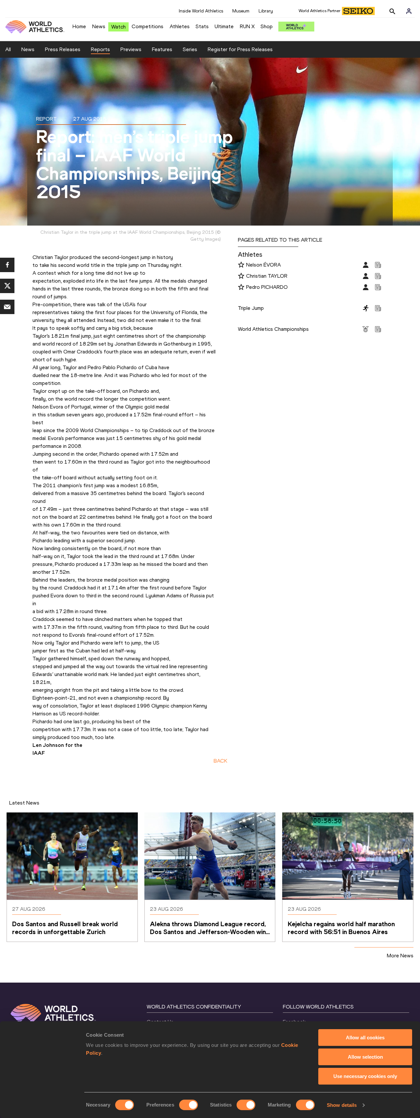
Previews (130, 49)
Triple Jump (251, 308)
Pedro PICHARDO (267, 287)
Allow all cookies (365, 1037)
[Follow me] (241, 265)
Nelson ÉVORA (263, 265)
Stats (202, 26)
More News (400, 955)
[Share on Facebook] (7, 265)
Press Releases (62, 49)
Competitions (147, 26)
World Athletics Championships (273, 329)
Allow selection (365, 1057)
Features (162, 49)
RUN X (247, 26)
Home (79, 26)
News (98, 26)
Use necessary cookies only (365, 1076)
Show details (342, 1105)
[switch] (188, 1105)
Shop (267, 26)
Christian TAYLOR (266, 276)
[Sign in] (409, 11)
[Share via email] (7, 307)
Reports (100, 49)
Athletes (180, 26)
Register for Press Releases (240, 49)
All (8, 49)
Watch (118, 27)
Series (190, 49)
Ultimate (224, 26)
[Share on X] (7, 286)
